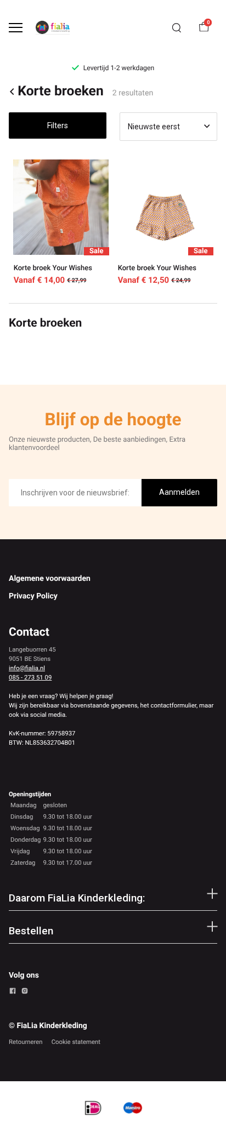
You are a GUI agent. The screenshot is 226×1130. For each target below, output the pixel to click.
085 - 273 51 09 (30, 677)
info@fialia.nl (27, 668)
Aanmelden (179, 492)
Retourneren (26, 1042)
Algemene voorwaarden (50, 578)
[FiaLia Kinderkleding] (53, 27)
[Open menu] (15, 27)
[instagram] (25, 992)
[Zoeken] (176, 28)
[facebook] (12, 992)
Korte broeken (60, 92)
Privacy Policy (33, 596)
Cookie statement (76, 1042)
